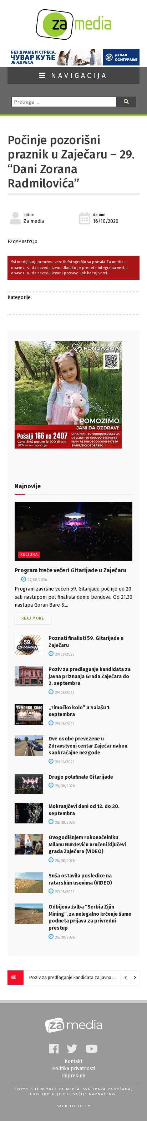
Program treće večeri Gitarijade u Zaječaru (71, 570)
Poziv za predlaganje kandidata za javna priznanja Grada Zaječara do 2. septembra (90, 676)
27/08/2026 (64, 892)
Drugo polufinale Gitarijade (81, 777)
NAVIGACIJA (77, 76)
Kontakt (73, 1061)
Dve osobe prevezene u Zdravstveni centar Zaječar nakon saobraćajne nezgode (88, 746)
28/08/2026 (64, 786)
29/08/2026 (37, 580)
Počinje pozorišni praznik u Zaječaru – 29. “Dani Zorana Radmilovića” (71, 162)
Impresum (73, 1076)
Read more (32, 618)
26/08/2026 (64, 937)
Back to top (72, 1106)
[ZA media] (73, 38)
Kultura (29, 554)
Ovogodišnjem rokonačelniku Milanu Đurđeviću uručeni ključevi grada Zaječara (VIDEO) (87, 844)
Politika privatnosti (73, 1069)
